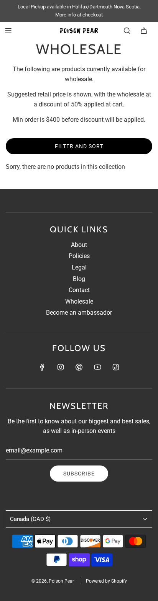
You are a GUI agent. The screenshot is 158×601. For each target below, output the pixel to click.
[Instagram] (60, 367)
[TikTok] (115, 367)
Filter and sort (79, 146)
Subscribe (79, 473)
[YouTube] (97, 367)
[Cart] (143, 30)
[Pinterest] (79, 367)
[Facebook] (42, 367)
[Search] (126, 30)
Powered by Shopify (106, 581)
